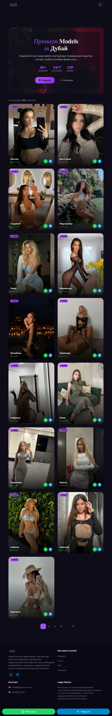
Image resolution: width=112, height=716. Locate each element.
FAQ (59, 665)
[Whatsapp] (46, 161)
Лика (13, 288)
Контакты (62, 670)
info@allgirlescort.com (22, 687)
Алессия (64, 547)
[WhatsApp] (11, 674)
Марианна (66, 288)
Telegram (46, 80)
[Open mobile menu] (100, 4)
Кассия (14, 158)
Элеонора (65, 353)
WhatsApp (68, 80)
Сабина (14, 547)
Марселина (66, 223)
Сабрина (15, 417)
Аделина (15, 611)
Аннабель (16, 353)
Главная (61, 656)
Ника (63, 417)
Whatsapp (31, 711)
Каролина (16, 482)
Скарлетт (15, 223)
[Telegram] (50, 161)
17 (73, 626)
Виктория (65, 158)
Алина (63, 482)
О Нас (60, 661)
